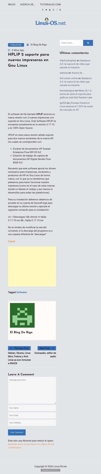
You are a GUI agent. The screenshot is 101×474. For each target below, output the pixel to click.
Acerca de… (27, 4)
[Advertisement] (32, 266)
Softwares (21, 292)
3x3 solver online (69, 78)
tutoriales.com (50, 4)
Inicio (11, 4)
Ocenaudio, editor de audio (45, 355)
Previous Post (21, 348)
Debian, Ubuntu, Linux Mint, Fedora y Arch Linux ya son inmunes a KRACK (19, 358)
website (64, 72)
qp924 (63, 103)
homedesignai (67, 90)
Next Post (45, 348)
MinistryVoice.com (53, 470)
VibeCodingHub (68, 60)
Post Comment (16, 432)
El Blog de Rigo (16, 45)
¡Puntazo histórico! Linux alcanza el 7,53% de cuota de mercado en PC (76, 106)
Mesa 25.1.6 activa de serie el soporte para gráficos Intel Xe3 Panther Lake (76, 94)
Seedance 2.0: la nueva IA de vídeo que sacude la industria (75, 64)
